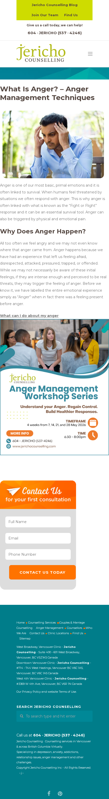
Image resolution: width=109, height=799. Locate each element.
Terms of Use (67, 691)
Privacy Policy (31, 691)
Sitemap (24, 638)
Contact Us (37, 633)
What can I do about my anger (29, 315)
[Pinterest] (60, 794)
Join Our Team (44, 15)
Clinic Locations (58, 633)
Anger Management (49, 628)
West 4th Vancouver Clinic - (35, 678)
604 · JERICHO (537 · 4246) (55, 32)
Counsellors (74, 628)
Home (20, 622)
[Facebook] (49, 794)
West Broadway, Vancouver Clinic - (40, 647)
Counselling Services (42, 622)
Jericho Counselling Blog (55, 5)
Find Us (71, 15)
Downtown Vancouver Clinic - (37, 663)
